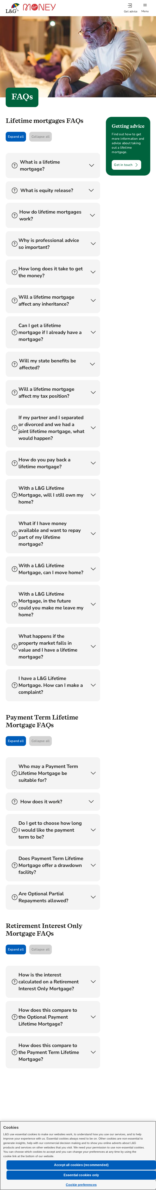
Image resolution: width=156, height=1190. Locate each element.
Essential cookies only (81, 1175)
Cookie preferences (81, 1185)
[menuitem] (130, 8)
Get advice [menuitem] (130, 11)
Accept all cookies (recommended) (81, 1165)
